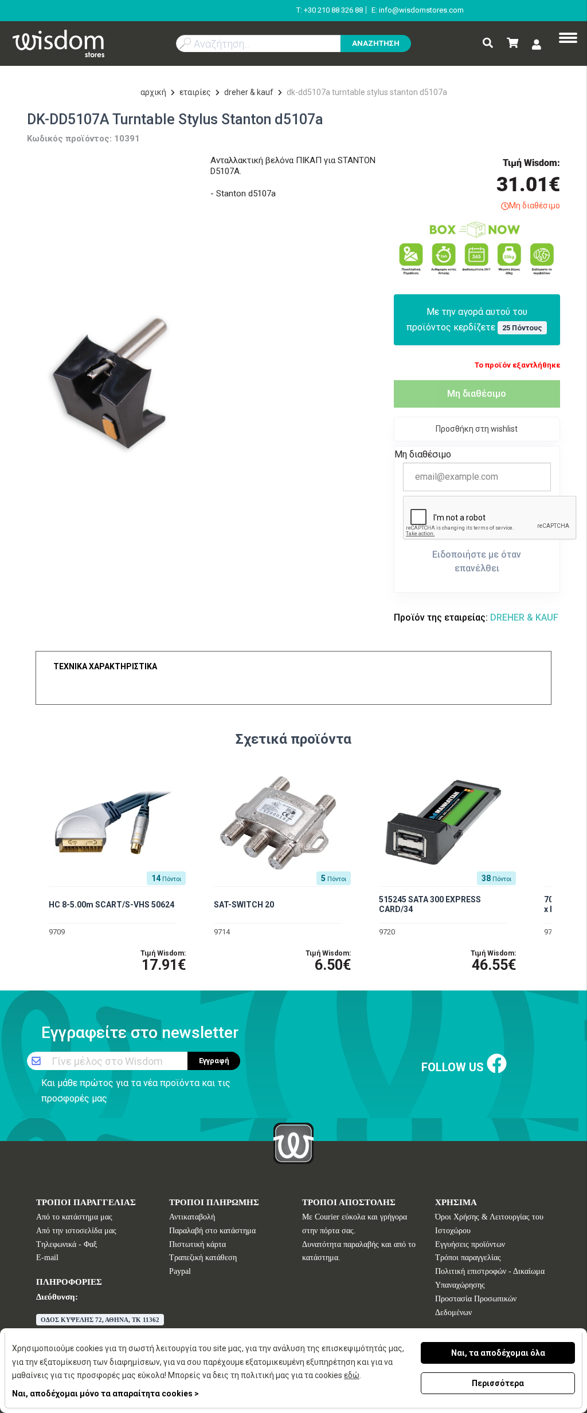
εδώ (351, 1375)
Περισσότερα (498, 1383)
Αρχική (153, 92)
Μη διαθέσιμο (476, 393)
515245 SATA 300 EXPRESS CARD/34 (430, 904)
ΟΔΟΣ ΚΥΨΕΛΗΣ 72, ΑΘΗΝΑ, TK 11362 (100, 1319)
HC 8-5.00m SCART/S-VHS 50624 (111, 904)
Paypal (180, 1271)
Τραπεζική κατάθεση (203, 1257)
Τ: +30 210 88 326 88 (329, 10)
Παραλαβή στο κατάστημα (212, 1230)
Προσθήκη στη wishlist (477, 428)
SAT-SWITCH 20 (244, 904)
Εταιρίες (195, 92)
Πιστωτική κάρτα (197, 1244)
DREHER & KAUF (248, 92)
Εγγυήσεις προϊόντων (470, 1244)
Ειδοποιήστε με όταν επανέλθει (476, 561)
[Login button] (536, 44)
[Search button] (488, 44)
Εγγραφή (214, 1060)
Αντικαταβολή (192, 1217)
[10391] (110, 381)
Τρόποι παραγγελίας (468, 1257)
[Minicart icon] (512, 44)
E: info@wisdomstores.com (417, 10)
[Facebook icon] (497, 1064)
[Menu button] (568, 39)
